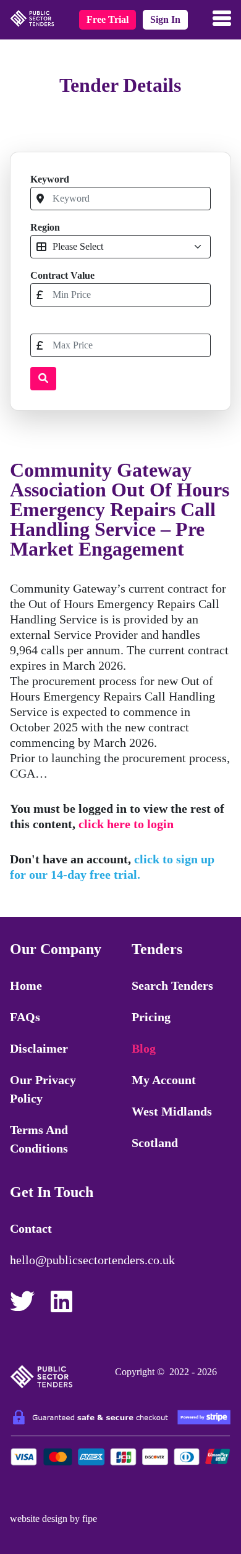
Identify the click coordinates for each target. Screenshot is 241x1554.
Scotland (155, 1142)
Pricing (151, 1017)
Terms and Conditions (39, 1139)
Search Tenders (172, 985)
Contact (31, 1228)
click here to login (126, 824)
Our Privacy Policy (43, 1089)
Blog (144, 1048)
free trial (108, 19)
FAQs (25, 1017)
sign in (165, 19)
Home (26, 985)
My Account (164, 1080)
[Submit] (43, 378)
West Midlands (172, 1111)
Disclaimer (39, 1048)
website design (38, 1518)
